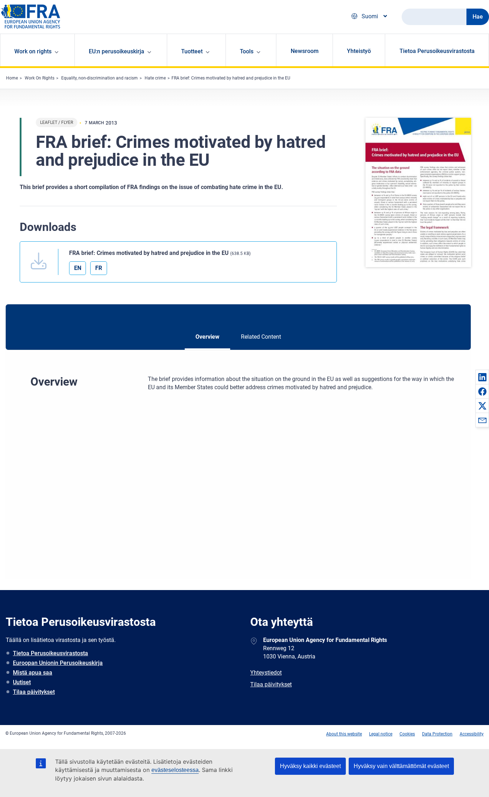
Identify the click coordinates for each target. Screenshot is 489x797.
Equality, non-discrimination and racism (99, 78)
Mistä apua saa (32, 672)
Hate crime (155, 78)
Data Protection (437, 733)
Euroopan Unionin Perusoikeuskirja (58, 663)
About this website (344, 733)
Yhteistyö (359, 51)
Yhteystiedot (266, 672)
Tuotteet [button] (192, 51)
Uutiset (22, 682)
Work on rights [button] (33, 51)
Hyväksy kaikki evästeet (310, 766)
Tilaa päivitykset (34, 692)
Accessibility (472, 733)
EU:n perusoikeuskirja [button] (116, 51)
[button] (482, 377)
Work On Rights (39, 78)
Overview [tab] (207, 336)
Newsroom (305, 51)
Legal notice (380, 733)
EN (77, 268)
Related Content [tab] (261, 336)
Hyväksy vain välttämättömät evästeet (401, 766)
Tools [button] (246, 51)
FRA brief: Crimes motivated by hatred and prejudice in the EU (230, 78)
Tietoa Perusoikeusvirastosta (437, 51)
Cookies (407, 733)
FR (98, 268)
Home (12, 78)
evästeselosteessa (175, 770)
